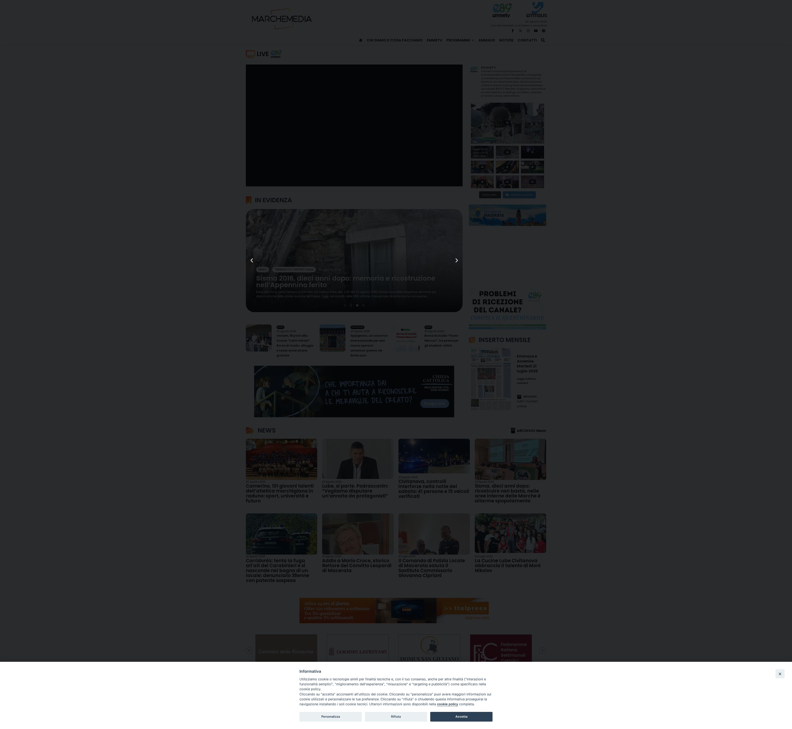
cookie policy (447, 704)
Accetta (461, 716)
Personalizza (330, 716)
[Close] (780, 673)
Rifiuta (396, 716)
